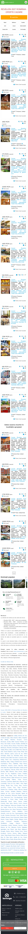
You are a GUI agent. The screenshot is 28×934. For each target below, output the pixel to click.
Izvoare (7, 791)
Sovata (9, 741)
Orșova (25, 779)
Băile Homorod (16, 777)
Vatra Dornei (18, 771)
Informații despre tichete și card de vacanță (12, 852)
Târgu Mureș (23, 763)
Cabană (8, 846)
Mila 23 (3, 837)
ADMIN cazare (18, 908)
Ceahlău (25, 773)
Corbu (13, 811)
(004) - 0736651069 (21, 897)
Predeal (22, 741)
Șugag (11, 823)
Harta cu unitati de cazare (6, 909)
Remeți (3, 771)
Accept (20, 928)
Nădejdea (24, 827)
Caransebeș (4, 825)
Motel (14, 846)
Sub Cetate (7, 743)
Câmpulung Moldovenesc (20, 759)
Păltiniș (14, 779)
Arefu (25, 819)
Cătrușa (21, 747)
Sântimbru (24, 821)
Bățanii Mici (16, 781)
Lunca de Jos (19, 753)
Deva (15, 775)
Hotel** (18, 846)
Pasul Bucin (20, 745)
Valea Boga (8, 775)
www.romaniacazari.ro (19, 651)
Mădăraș (20, 811)
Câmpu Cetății (22, 801)
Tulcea (25, 769)
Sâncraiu (20, 765)
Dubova (25, 791)
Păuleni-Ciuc (4, 789)
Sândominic (4, 765)
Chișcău (13, 769)
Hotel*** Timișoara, (17, 54)
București (12, 815)
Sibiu (11, 737)
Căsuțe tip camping (18, 850)
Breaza (8, 817)
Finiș (14, 787)
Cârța (14, 801)
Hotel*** (3, 846)
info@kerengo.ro (21, 893)
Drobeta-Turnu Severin (21, 761)
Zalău (10, 749)
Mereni (15, 803)
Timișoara (3, 781)
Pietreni (25, 823)
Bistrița (2, 809)
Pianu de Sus (23, 781)
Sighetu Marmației (14, 767)
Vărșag (3, 785)
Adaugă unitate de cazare (19, 911)
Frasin (25, 837)
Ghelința (10, 789)
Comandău (4, 783)
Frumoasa (20, 807)
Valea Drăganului (5, 805)
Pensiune (12, 844)
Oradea (18, 743)
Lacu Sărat (12, 809)
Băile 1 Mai (19, 783)
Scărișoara (4, 799)
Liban (25, 757)
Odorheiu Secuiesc (16, 739)
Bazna (7, 809)
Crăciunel (8, 821)
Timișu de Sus (12, 807)
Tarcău (18, 835)
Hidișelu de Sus (5, 793)
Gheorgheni (15, 747)
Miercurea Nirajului (16, 805)
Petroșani (18, 809)
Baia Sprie (9, 803)
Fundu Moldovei (8, 751)
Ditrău (25, 825)
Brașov (14, 745)
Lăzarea (6, 745)
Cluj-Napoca (4, 763)
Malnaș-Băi (4, 801)
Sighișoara (7, 769)
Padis (25, 747)
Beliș (21, 755)
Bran (20, 785)
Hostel (22, 846)
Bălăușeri (24, 829)
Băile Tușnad (15, 741)
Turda (19, 779)
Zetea (2, 775)
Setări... (3, 925)
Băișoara (13, 827)
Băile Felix (19, 749)
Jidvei (2, 835)
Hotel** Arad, (15, 512)
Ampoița (24, 839)
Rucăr (19, 827)
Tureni (25, 831)
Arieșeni (10, 765)
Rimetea (9, 747)
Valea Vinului (23, 815)
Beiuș (12, 831)
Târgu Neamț (8, 835)
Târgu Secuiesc (22, 787)
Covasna (21, 757)
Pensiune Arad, (16, 454)
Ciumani (3, 803)
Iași (8, 829)
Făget (25, 783)
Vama (14, 751)
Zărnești (7, 753)
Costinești (9, 781)
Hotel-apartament (20, 844)
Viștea (25, 807)
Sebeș (5, 807)
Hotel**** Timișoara (17, 143)
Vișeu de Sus (11, 783)
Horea (13, 835)
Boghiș (11, 819)
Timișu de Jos (5, 773)
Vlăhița (6, 739)
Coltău (15, 789)
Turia (17, 815)
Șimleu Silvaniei (12, 825)
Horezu (15, 833)
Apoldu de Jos (18, 837)
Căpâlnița (15, 763)
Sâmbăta (16, 821)
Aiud (2, 767)
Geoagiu (3, 831)
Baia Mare (9, 837)
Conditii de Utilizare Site (7, 661)
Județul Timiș (14, 178)
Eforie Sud (8, 759)
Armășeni (3, 833)
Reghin (20, 795)
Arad (7, 757)
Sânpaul (25, 833)
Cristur (16, 785)
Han (25, 850)
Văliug (2, 759)
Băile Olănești (10, 771)
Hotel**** (10, 850)
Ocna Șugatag (5, 779)
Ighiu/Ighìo (3, 829)
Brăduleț (3, 839)
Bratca (8, 831)
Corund (13, 743)
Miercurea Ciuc (22, 775)
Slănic (20, 737)
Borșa (10, 745)
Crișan (19, 773)
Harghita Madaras (16, 791)
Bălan (19, 833)
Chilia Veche (23, 835)
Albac (8, 761)
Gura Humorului (14, 817)
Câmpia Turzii (19, 831)
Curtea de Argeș (5, 737)
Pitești (12, 829)
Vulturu (7, 839)
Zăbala (25, 771)
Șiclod (25, 797)
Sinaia (7, 819)
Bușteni (16, 737)
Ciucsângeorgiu (18, 797)
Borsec (9, 777)
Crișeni (9, 787)
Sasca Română (15, 793)
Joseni (15, 765)
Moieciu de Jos (5, 827)
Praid (18, 751)
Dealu (11, 839)
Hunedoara (8, 795)
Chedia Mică (23, 799)
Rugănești (13, 773)
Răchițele (16, 755)
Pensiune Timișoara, (17, 176)
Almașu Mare (17, 839)
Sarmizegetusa (19, 813)
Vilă (11, 846)
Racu (10, 763)
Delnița (16, 819)
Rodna (21, 817)
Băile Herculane (13, 757)
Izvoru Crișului (23, 803)
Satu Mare (18, 829)
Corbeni (25, 777)
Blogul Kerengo (5, 912)
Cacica (9, 833)
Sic (21, 777)
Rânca (6, 749)
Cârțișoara (3, 777)
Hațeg (12, 761)
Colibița (15, 735)
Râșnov (18, 823)
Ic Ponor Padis (13, 799)
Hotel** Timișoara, (16, 387)
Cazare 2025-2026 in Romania (9, 710)
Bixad (10, 801)
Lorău (2, 821)
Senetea (7, 815)
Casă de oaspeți (5, 844)
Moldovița (3, 761)
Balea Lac (10, 755)
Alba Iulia (6, 767)
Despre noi (4, 915)
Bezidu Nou (9, 785)
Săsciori (20, 789)
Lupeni (12, 753)
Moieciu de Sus (22, 735)
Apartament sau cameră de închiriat (10, 848)
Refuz (7, 928)
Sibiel (25, 765)
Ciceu (14, 749)
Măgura (21, 819)
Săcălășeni (4, 823)
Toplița (2, 749)
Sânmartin (14, 795)
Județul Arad (22, 512)
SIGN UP (14, 868)
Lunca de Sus (10, 813)
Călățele (3, 817)
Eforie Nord (19, 769)
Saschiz (20, 825)
